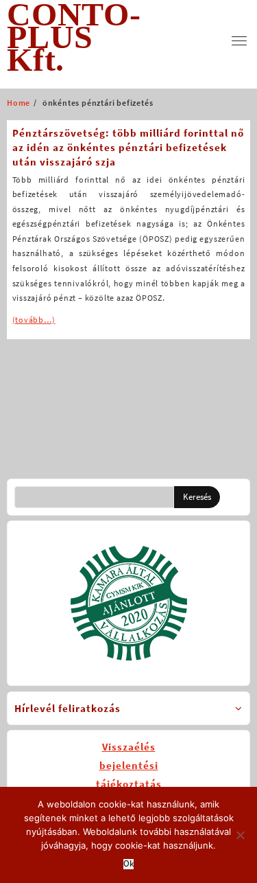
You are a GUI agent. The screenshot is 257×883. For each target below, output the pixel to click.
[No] (240, 835)
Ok (128, 864)
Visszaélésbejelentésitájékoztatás (129, 765)
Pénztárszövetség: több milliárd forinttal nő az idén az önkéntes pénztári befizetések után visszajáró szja (128, 147)
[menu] (239, 41)
